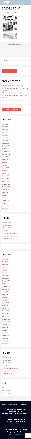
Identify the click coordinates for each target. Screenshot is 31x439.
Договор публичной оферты (15, 434)
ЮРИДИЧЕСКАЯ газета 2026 (10, 238)
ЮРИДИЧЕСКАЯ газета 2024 (10, 233)
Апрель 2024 (5, 200)
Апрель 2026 (5, 135)
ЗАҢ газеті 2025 (6, 225)
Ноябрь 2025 (5, 148)
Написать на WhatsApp (11, 109)
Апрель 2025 (5, 168)
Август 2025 (5, 157)
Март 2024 (5, 203)
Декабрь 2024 (6, 178)
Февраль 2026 (6, 140)
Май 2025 (4, 165)
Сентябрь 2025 (6, 154)
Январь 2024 (5, 208)
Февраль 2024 (6, 206)
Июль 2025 (5, 159)
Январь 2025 (5, 176)
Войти (3, 387)
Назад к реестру (10, 71)
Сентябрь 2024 (6, 187)
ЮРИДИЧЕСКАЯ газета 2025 (10, 236)
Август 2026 (5, 124)
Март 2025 (5, 170)
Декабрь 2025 (6, 146)
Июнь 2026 (5, 129)
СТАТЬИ (4, 230)
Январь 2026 (5, 143)
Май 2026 (4, 132)
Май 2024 (4, 198)
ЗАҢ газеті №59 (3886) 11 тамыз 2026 (12, 85)
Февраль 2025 (6, 173)
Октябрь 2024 (6, 184)
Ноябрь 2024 (5, 181)
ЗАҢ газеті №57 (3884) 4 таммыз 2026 (12, 100)
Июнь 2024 (5, 195)
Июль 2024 (5, 192)
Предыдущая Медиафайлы (15, 44)
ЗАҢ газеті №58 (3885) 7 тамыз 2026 (12, 92)
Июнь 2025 (5, 162)
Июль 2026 (5, 127)
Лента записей (6, 390)
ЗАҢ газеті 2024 (6, 222)
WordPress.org (6, 393)
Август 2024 (5, 189)
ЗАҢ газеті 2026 (6, 228)
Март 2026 (5, 137)
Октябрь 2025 (6, 151)
